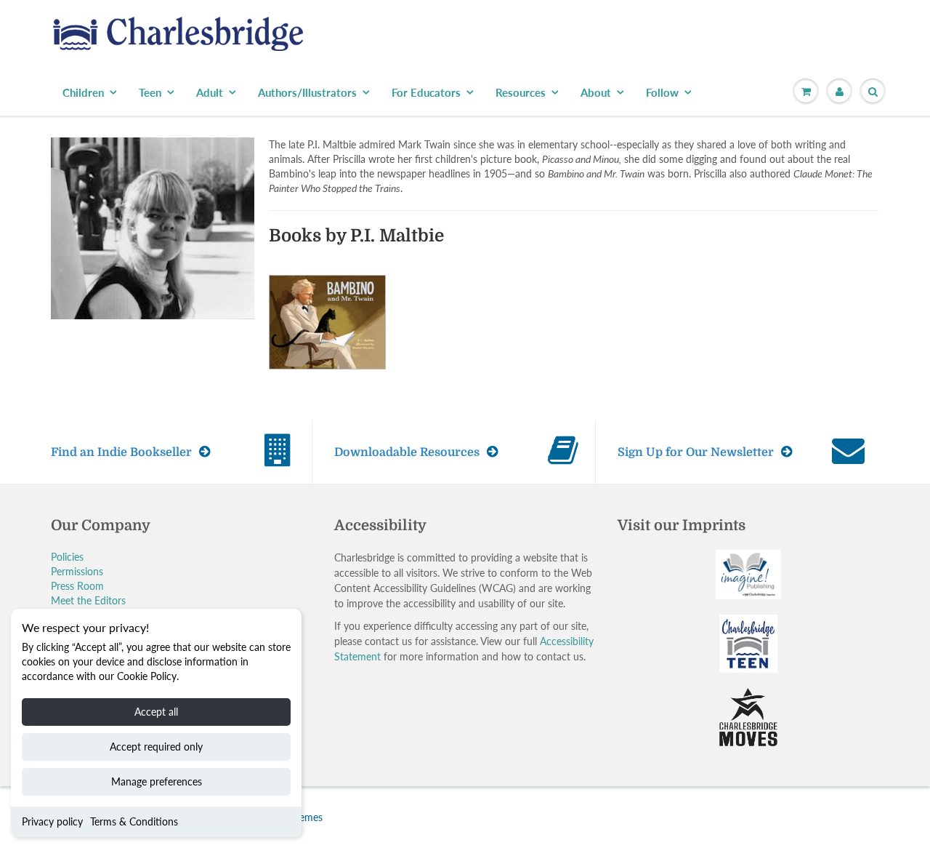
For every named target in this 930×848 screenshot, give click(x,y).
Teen (150, 92)
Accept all (156, 711)
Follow (662, 92)
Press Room (77, 586)
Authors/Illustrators (307, 92)
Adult (209, 92)
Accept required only (156, 746)
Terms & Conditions (134, 821)
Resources (521, 92)
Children (83, 92)
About (596, 92)
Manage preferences (156, 781)
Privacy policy (52, 821)
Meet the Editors (88, 600)
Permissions (77, 571)
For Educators (426, 92)
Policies (67, 557)
